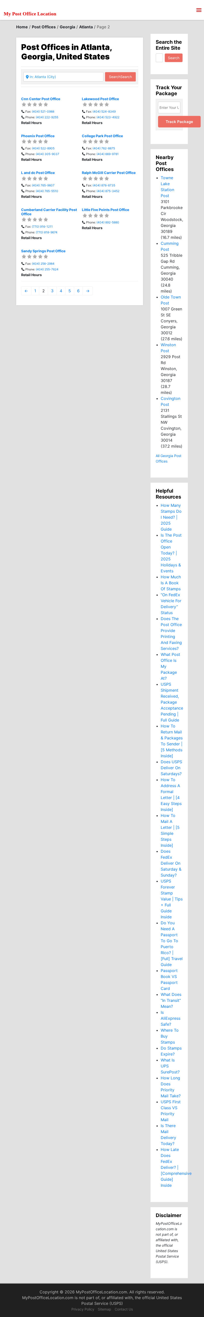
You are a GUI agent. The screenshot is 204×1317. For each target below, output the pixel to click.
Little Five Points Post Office (105, 210)
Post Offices (44, 26)
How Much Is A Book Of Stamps (171, 582)
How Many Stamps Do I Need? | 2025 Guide (171, 517)
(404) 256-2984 (43, 263)
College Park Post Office (102, 136)
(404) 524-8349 (104, 111)
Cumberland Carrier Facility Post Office (49, 212)
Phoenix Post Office (37, 136)
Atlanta (86, 26)
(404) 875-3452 (108, 191)
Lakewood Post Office (100, 99)
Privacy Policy (82, 1309)
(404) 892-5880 (108, 222)
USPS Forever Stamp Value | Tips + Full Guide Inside (172, 899)
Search (120, 77)
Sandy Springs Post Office (43, 251)
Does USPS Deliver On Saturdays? (171, 767)
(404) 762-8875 (104, 148)
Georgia (67, 26)
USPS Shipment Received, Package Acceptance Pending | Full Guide (172, 702)
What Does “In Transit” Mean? (171, 1000)
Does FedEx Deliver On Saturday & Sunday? (171, 863)
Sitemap (104, 1309)
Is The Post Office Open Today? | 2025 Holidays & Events (171, 553)
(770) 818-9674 (46, 232)
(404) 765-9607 (43, 185)
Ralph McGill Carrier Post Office (109, 172)
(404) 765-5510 (47, 191)
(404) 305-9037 (47, 154)
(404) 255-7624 (47, 269)
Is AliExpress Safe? (170, 1018)
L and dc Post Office (38, 172)
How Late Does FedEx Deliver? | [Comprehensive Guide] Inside (176, 1167)
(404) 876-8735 (104, 185)
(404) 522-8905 (43, 148)
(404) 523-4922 (108, 117)
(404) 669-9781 (108, 154)
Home (22, 26)
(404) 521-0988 (43, 111)
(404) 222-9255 (47, 117)
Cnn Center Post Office (40, 99)
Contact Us (124, 1309)
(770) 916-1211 (42, 226)
